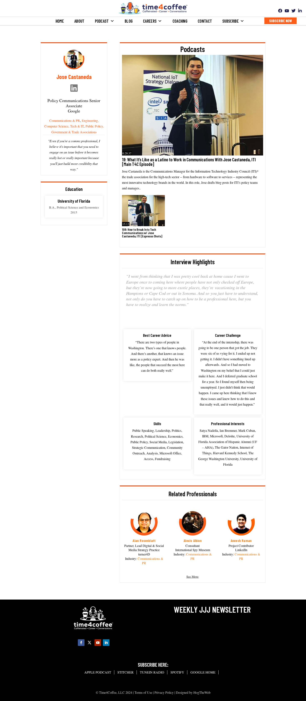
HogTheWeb (201, 692)
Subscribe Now (280, 21)
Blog (129, 21)
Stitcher (125, 672)
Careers (150, 21)
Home (60, 21)
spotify (177, 672)
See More (192, 576)
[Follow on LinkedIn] (106, 642)
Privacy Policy (164, 692)
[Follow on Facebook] (81, 642)
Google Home (202, 672)
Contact (205, 21)
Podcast (102, 21)
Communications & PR (64, 120)
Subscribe (230, 21)
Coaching (180, 21)
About (79, 21)
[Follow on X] (89, 642)
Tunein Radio (152, 672)
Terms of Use (143, 692)
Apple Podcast (97, 672)
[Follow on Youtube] (98, 642)
